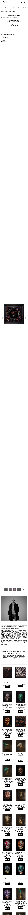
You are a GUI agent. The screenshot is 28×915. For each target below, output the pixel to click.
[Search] (22, 2)
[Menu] (24, 2)
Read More (4, 644)
